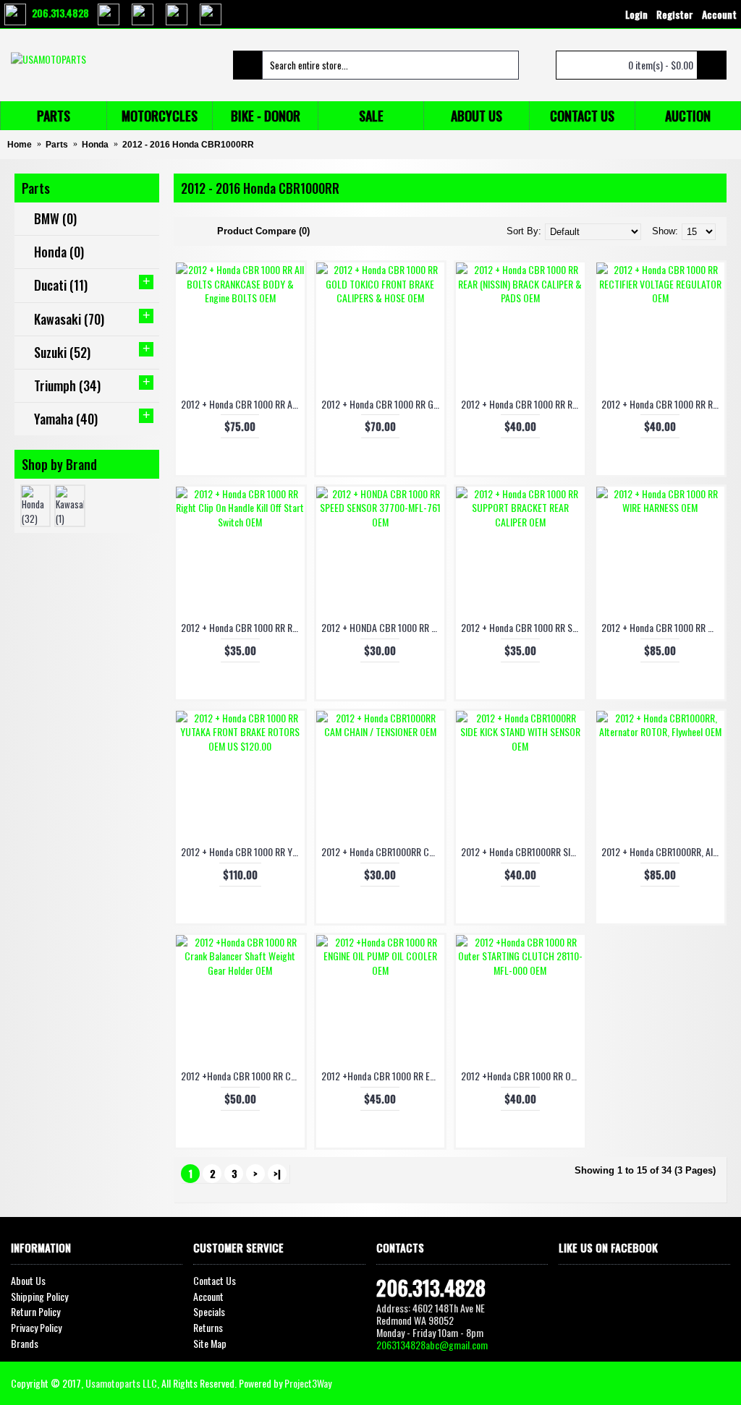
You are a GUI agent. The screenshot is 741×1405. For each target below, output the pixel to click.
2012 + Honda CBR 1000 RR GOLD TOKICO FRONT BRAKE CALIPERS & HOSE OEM (383, 403)
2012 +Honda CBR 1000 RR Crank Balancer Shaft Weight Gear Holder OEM (243, 1075)
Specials (209, 1311)
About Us (28, 1280)
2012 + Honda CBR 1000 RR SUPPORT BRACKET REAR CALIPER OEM (523, 627)
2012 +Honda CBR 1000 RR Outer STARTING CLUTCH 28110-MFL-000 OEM (523, 1075)
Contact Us (214, 1280)
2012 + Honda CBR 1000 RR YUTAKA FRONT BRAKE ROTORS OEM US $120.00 (243, 851)
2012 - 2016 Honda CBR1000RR (188, 145)
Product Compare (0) (263, 231)
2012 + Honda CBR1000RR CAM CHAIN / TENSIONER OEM (383, 851)
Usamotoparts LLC (121, 1383)
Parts (57, 145)
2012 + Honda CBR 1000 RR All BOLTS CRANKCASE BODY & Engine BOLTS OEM (243, 403)
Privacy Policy (36, 1327)
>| (277, 1173)
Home (19, 145)
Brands (24, 1343)
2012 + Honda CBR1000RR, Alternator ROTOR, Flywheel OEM (663, 851)
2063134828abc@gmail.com (432, 1344)
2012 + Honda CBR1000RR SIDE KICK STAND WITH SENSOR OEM (523, 851)
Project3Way (307, 1383)
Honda (95, 145)
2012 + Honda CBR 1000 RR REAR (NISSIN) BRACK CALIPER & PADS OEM (523, 403)
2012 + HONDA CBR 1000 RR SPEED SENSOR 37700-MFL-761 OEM (383, 627)
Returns (208, 1327)
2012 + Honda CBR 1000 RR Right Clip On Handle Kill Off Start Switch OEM (243, 627)
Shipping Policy (39, 1296)
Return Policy (35, 1311)
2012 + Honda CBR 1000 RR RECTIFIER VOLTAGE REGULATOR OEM (663, 403)
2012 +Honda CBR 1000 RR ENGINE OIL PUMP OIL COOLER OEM (383, 1075)
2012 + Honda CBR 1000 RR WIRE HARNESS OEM (663, 627)
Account (208, 1296)
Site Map (209, 1343)
